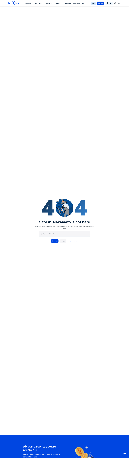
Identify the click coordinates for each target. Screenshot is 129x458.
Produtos (47, 3)
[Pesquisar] (119, 3)
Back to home (73, 241)
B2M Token (76, 3)
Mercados (28, 3)
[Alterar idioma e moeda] (115, 3)
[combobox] (65, 234)
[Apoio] (124, 453)
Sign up (100, 3)
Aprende (37, 3)
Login (93, 3)
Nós (83, 3)
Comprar (54, 241)
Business (57, 3)
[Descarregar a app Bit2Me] (109, 3)
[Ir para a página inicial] (14, 3)
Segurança (67, 3)
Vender (63, 241)
